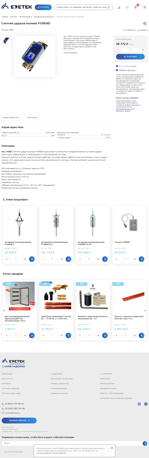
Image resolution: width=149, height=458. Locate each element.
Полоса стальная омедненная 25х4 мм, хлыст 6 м (128, 318)
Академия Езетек (108, 388)
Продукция (7, 374)
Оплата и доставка (11, 393)
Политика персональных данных (116, 398)
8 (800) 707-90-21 (132, 105)
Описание (32, 117)
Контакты (6, 383)
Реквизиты (105, 378)
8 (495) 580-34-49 (15, 409)
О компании (106, 374)
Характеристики (11, 117)
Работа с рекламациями (112, 393)
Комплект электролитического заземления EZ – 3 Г (93, 318)
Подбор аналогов (60, 383)
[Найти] (108, 7)
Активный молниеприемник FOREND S (18, 243)
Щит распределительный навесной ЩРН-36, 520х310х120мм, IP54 (17, 319)
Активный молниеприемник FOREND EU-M (91, 243)
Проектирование (59, 388)
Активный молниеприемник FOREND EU (54, 243)
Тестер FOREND (122, 242)
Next (145, 310)
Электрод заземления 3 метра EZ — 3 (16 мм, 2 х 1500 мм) (56, 318)
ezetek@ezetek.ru (123, 109)
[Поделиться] (145, 23)
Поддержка (56, 374)
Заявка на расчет (59, 393)
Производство (107, 383)
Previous (4, 310)
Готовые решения (10, 388)
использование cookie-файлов (51, 453)
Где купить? (7, 378)
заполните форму (123, 111)
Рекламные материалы (62, 378)
